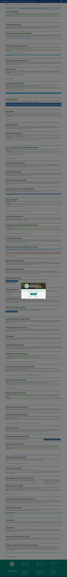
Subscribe (33, 294)
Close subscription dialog (45, 283)
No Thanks (29, 296)
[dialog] (33, 291)
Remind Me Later (36, 296)
